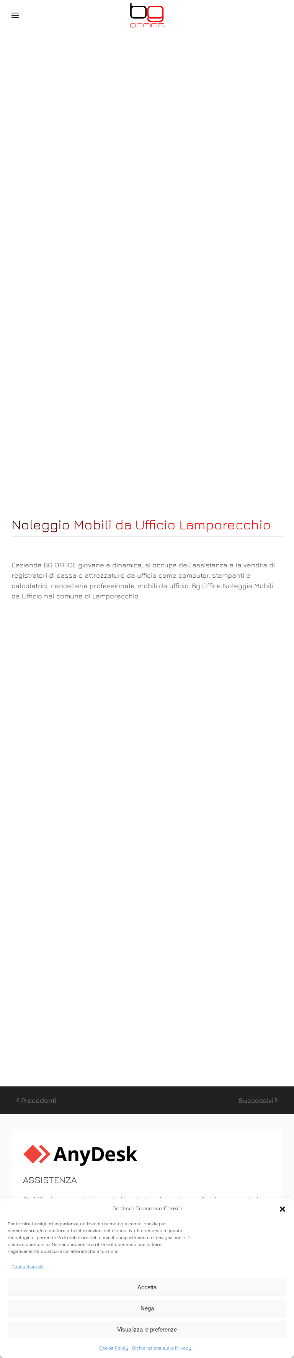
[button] (282, 1208)
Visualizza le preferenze (147, 1329)
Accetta (147, 1287)
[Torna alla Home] (147, 15)
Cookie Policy (113, 1348)
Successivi (255, 1100)
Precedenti (38, 1100)
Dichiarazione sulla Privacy (161, 1348)
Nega (147, 1308)
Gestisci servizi (27, 1266)
